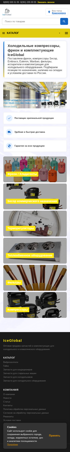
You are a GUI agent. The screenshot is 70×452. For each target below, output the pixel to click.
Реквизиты (8, 416)
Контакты (7, 405)
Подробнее (12, 444)
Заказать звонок (46, 2)
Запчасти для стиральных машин (19, 373)
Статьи (6, 402)
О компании (9, 394)
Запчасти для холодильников (18, 377)
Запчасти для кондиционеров (17, 369)
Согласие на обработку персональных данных (26, 413)
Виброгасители (10, 362)
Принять (54, 435)
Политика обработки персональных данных (24, 409)
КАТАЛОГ (13, 33)
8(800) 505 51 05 (11, 2)
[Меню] (66, 33)
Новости (7, 398)
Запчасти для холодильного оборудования (24, 381)
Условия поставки (12, 420)
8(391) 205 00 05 (28, 2)
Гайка (6, 366)
